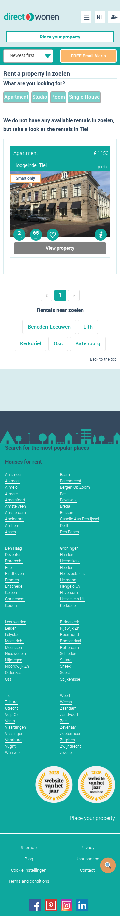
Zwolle (66, 752)
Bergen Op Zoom (75, 487)
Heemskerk (70, 560)
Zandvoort (69, 714)
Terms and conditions (28, 881)
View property (60, 248)
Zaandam (68, 708)
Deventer (13, 554)
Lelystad (12, 634)
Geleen (11, 592)
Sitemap (29, 847)
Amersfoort (15, 499)
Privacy (87, 847)
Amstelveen (15, 506)
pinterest (51, 905)
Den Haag (13, 548)
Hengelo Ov (70, 586)
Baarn (65, 474)
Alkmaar (12, 480)
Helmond (68, 579)
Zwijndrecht (70, 746)
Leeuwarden (15, 621)
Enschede (13, 586)
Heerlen (66, 567)
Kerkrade (68, 605)
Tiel (8, 695)
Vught (10, 746)
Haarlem (67, 554)
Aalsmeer (13, 474)
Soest (65, 672)
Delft (64, 525)
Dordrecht (14, 560)
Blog (29, 859)
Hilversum (69, 592)
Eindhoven (14, 573)
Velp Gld (12, 714)
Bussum (67, 512)
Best (64, 493)
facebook (35, 905)
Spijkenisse (70, 679)
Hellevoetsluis (72, 573)
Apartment (16, 96)
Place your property (60, 37)
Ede (8, 567)
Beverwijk (68, 499)
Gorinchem (15, 598)
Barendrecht (70, 480)
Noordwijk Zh (17, 666)
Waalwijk (13, 752)
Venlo (10, 720)
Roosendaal (70, 640)
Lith (88, 326)
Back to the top (103, 359)
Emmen (12, 579)
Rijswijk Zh (69, 628)
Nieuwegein (15, 653)
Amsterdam (15, 512)
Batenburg (87, 343)
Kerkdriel (30, 343)
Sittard (66, 659)
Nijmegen (13, 659)
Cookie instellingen (28, 870)
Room (58, 96)
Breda (65, 506)
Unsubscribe (87, 859)
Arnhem (12, 525)
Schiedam (69, 653)
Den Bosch (69, 531)
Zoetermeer (70, 733)
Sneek (65, 666)
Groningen (69, 548)
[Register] (114, 17)
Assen (10, 531)
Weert (65, 695)
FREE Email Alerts (88, 56)
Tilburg (11, 701)
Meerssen (13, 647)
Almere (11, 493)
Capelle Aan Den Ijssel (79, 518)
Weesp (66, 701)
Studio (39, 96)
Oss (58, 343)
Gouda (11, 605)
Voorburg (13, 739)
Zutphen (67, 739)
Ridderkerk (69, 621)
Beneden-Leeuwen (49, 326)
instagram (66, 905)
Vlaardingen (15, 727)
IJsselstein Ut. (72, 598)
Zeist (64, 720)
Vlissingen (14, 733)
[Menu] (86, 17)
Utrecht (11, 708)
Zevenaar (68, 727)
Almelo (11, 487)
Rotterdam (69, 647)
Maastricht (14, 640)
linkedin (82, 905)
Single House (84, 96)
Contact (87, 870)
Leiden (11, 628)
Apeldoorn (14, 518)
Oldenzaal (13, 672)
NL (100, 17)
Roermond (69, 634)
